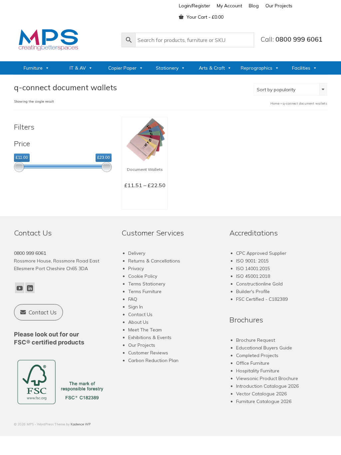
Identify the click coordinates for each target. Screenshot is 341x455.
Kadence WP (81, 424)
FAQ (132, 299)
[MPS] (64, 38)
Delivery (136, 253)
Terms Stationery (146, 284)
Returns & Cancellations (154, 261)
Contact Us (140, 314)
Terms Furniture (145, 291)
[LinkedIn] (30, 287)
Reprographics (256, 68)
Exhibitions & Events (149, 337)
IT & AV (78, 68)
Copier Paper (122, 68)
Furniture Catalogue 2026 (263, 401)
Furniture (33, 68)
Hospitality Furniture (257, 371)
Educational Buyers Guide (264, 348)
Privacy (136, 268)
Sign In (135, 307)
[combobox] (290, 89)
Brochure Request (255, 340)
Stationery (167, 68)
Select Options (145, 200)
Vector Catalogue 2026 (261, 394)
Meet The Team (145, 330)
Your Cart (204, 17)
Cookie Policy (142, 276)
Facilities (301, 68)
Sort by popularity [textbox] (276, 90)
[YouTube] (19, 287)
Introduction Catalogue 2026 (267, 386)
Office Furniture (252, 363)
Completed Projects (257, 355)
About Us (138, 322)
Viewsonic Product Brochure (267, 378)
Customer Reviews (148, 353)
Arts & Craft (212, 68)
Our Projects (141, 345)
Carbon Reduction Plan (153, 360)
